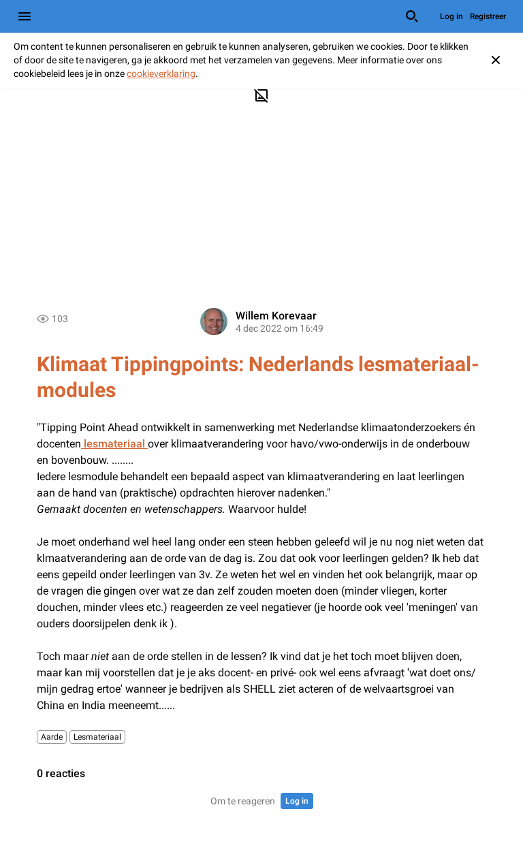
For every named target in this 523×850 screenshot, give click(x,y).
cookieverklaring (161, 73)
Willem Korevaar (276, 315)
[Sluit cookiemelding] (495, 60)
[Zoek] (412, 16)
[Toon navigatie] (24, 16)
